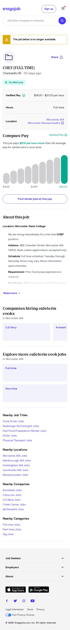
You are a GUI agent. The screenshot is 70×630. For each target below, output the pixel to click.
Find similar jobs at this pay (35, 199)
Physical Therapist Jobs (17, 440)
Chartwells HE (12, 73)
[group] (14, 82)
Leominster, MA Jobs (15, 470)
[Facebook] (6, 601)
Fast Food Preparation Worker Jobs (24, 430)
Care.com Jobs (12, 495)
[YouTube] (32, 601)
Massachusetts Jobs (15, 475)
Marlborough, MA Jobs (17, 460)
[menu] (63, 9)
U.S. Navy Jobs (12, 499)
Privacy (40, 609)
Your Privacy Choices (23, 615)
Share (54, 57)
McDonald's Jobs (13, 509)
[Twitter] (15, 601)
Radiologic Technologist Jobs (21, 426)
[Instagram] (23, 601)
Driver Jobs (10, 435)
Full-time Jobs (11, 524)
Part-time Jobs (12, 529)
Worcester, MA (46, 121)
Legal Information (14, 609)
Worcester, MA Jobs (15, 455)
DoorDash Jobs (12, 490)
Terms (30, 609)
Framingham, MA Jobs (16, 465)
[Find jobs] (62, 20)
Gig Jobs (8, 534)
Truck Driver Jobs (13, 421)
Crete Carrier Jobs (14, 504)
